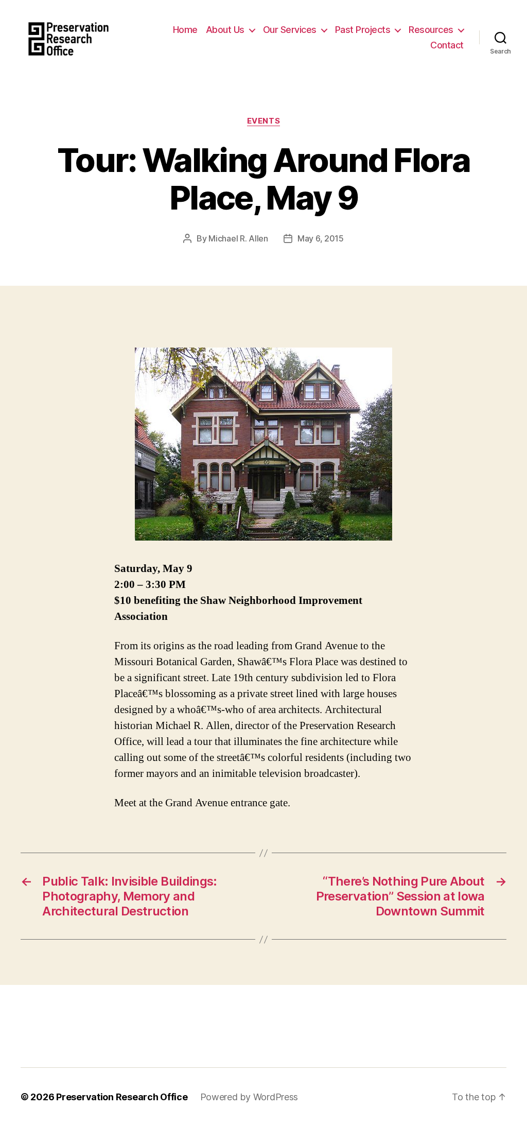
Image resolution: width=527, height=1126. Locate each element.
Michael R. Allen (238, 238)
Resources (431, 29)
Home (185, 29)
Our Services (290, 29)
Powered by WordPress (249, 1097)
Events (263, 121)
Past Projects (363, 29)
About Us (225, 29)
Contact (447, 45)
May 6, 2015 (320, 238)
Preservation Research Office (121, 1097)
